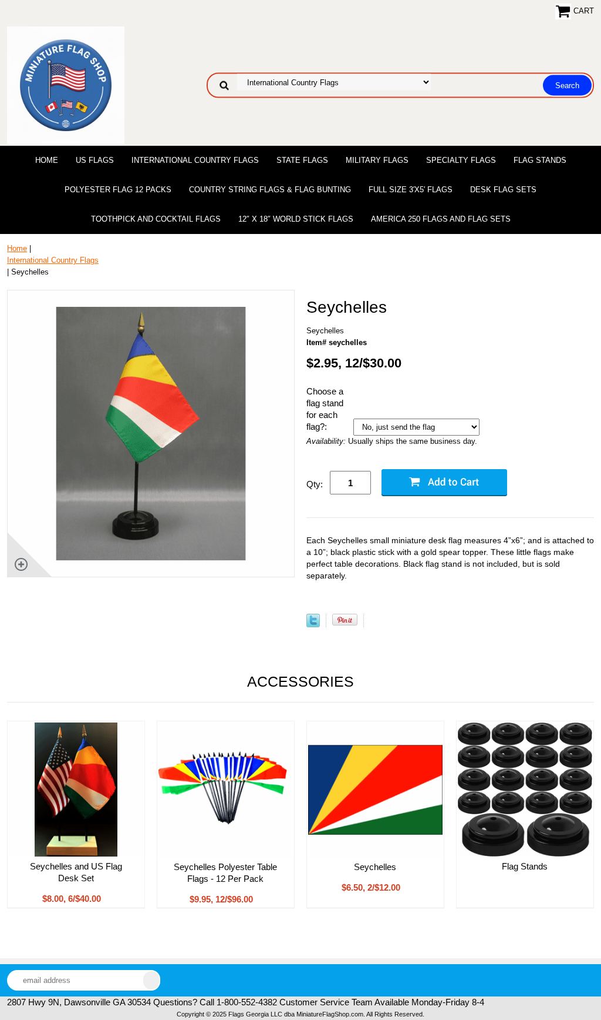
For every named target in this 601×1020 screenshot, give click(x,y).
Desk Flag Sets (503, 189)
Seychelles (375, 867)
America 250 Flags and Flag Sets (441, 219)
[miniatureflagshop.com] (65, 84)
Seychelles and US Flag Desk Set (76, 872)
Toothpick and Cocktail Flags (156, 219)
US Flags (95, 160)
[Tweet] (313, 624)
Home (46, 160)
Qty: (314, 484)
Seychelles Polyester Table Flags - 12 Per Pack (225, 873)
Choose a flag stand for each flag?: (324, 409)
